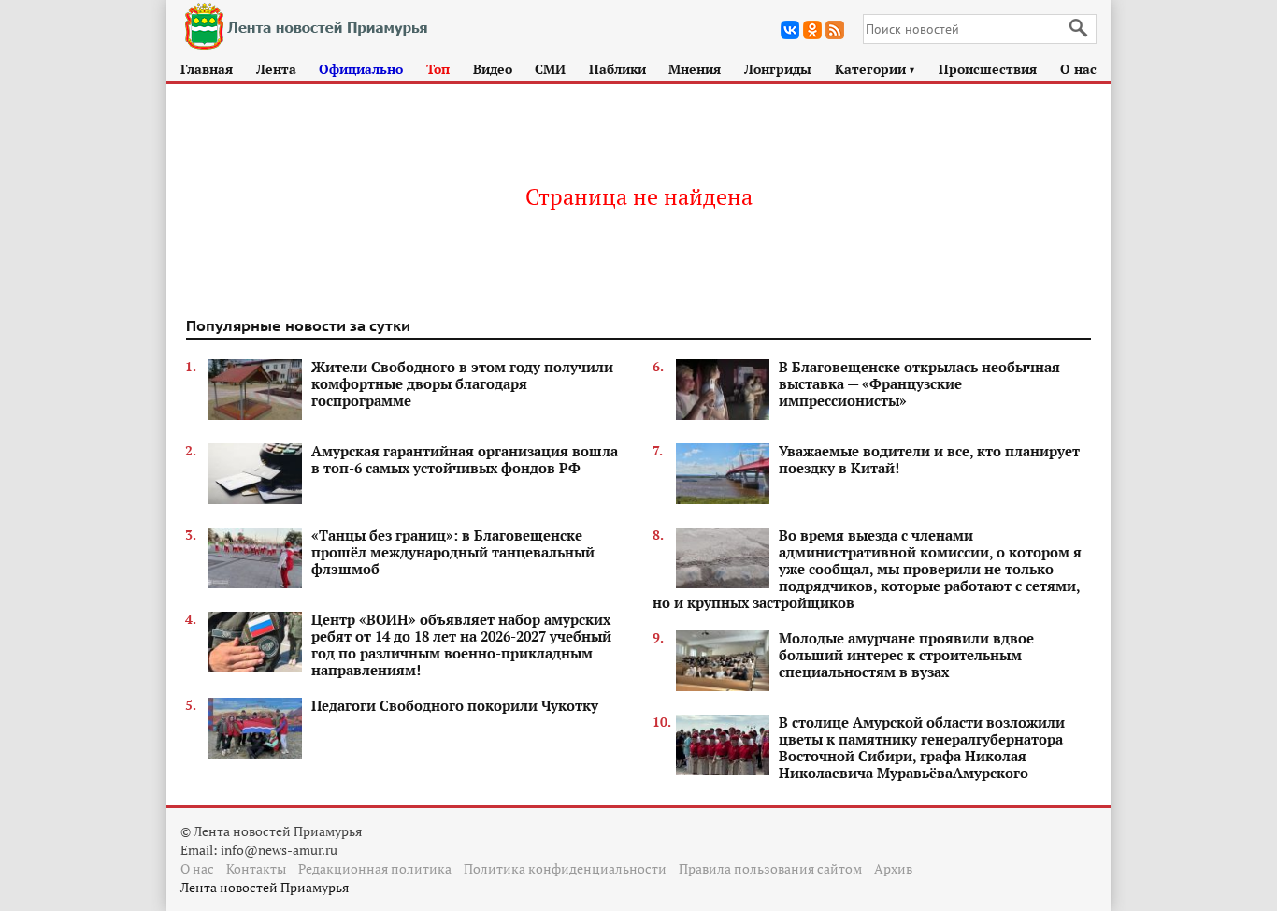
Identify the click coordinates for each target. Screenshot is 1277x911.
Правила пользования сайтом (770, 868)
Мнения (694, 69)
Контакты (256, 868)
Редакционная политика (375, 868)
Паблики (617, 69)
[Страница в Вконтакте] (790, 30)
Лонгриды (777, 69)
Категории (875, 69)
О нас (1078, 69)
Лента (276, 69)
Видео (492, 69)
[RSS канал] (834, 30)
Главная (206, 69)
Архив (893, 868)
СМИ (550, 69)
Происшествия (988, 69)
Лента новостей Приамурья (264, 887)
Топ (438, 69)
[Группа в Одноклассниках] (812, 30)
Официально (361, 69)
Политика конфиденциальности (565, 868)
